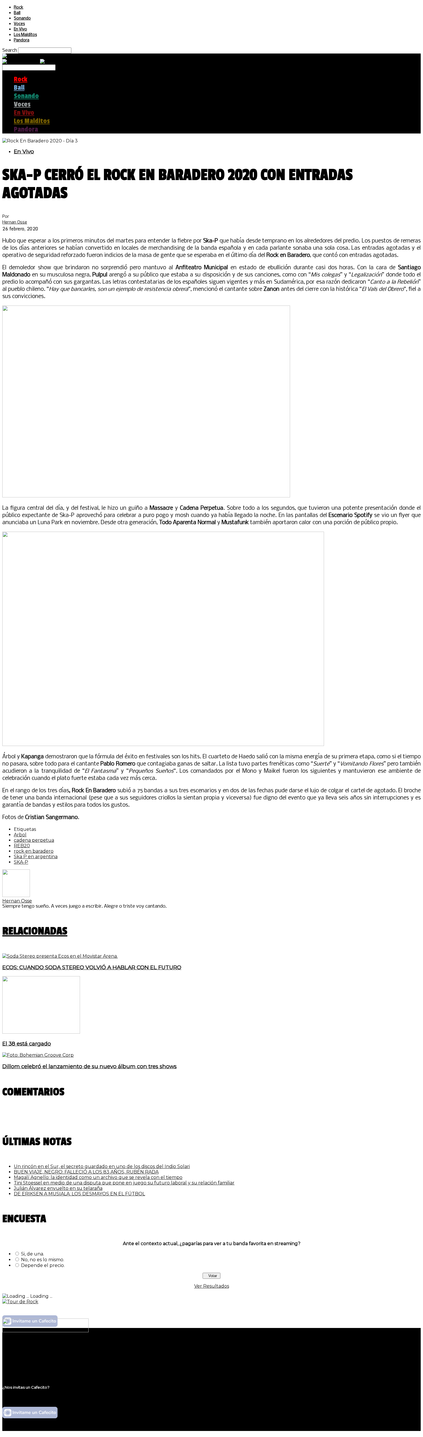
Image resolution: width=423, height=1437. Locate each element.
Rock (18, 7)
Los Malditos (25, 35)
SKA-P (21, 862)
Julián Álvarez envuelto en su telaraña (58, 1188)
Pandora (21, 40)
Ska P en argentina (36, 856)
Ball (17, 13)
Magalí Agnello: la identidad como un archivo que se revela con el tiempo (98, 1177)
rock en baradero (34, 851)
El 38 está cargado (26, 1043)
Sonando (22, 18)
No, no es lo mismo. (42, 1259)
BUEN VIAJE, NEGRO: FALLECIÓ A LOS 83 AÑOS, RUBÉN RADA (86, 1172)
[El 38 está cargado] (41, 1032)
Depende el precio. (43, 1265)
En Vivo (20, 29)
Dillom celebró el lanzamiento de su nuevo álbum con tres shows (89, 1066)
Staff (19, 1360)
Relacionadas (34, 931)
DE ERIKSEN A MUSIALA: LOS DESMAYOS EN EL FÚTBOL (79, 1193)
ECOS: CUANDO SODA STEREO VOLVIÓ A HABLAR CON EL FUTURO (91, 967)
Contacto (24, 1365)
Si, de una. (32, 1254)
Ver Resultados (211, 1286)
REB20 (22, 845)
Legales (22, 1354)
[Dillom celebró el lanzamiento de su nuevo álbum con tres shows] (38, 1055)
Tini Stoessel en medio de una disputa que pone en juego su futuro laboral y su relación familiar (124, 1183)
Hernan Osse (14, 222)
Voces (19, 24)
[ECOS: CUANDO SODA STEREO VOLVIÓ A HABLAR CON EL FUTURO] (60, 956)
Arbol (20, 834)
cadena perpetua (34, 840)
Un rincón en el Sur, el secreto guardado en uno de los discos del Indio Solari (102, 1166)
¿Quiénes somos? (34, 1349)
